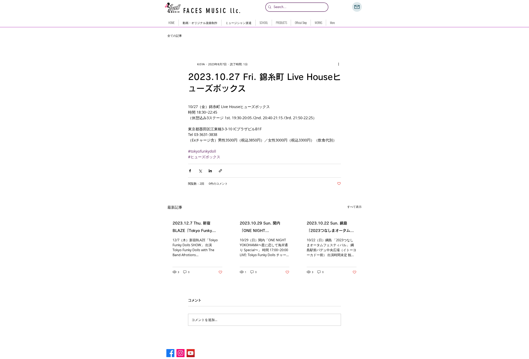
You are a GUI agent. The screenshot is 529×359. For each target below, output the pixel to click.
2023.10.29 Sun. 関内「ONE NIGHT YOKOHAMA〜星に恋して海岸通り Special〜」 (264, 227)
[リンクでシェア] (220, 171)
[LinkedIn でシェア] (210, 171)
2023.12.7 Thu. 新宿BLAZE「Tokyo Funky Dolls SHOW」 (192, 227)
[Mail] (357, 7)
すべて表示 (354, 207)
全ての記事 (174, 36)
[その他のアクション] (338, 64)
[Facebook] (170, 353)
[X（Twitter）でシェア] (200, 171)
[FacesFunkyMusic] (191, 353)
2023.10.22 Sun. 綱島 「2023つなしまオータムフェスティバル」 (330, 227)
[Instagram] (180, 353)
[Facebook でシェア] (190, 171)
